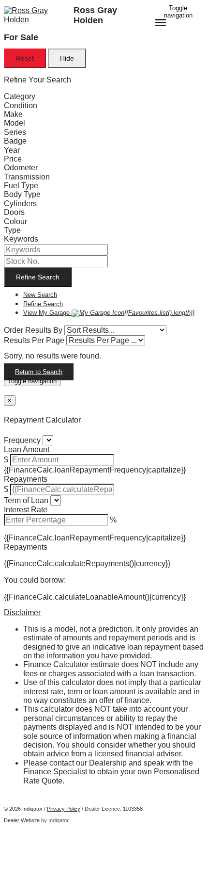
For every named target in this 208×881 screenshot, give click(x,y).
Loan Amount (26, 449)
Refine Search (37, 277)
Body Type (22, 194)
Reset (25, 58)
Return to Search (38, 371)
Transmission (27, 177)
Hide (67, 58)
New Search (40, 294)
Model (14, 123)
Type (12, 230)
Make (13, 114)
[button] (104, 612)
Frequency (22, 440)
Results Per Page (34, 340)
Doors (14, 212)
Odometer (21, 167)
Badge (15, 141)
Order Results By (33, 330)
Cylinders (20, 203)
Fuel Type (21, 185)
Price (13, 159)
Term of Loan (26, 500)
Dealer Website (22, 820)
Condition (20, 105)
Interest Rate (25, 510)
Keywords (21, 239)
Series (15, 132)
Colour (15, 221)
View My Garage (108, 312)
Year (12, 150)
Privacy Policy (63, 809)
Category (19, 96)
